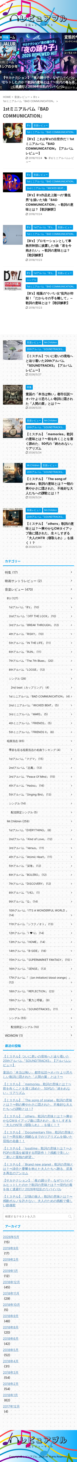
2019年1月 (10, 1271)
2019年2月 (11, 1259)
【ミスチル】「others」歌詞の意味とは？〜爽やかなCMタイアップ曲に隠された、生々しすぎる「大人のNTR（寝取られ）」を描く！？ (50, 533)
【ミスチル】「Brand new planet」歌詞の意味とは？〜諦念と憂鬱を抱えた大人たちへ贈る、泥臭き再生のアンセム (38, 1168)
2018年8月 (11, 1327)
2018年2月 (11, 1384)
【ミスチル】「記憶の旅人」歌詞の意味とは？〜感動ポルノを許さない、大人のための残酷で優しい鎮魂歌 (37, 1200)
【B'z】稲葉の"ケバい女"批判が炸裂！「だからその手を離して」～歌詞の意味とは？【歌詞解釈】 (50, 298)
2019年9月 (11, 1248)
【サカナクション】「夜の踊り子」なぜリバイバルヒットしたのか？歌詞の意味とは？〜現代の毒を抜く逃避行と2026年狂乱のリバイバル (37, 1184)
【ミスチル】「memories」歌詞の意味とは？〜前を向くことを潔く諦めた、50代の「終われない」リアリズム (37, 1088)
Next (73, 61)
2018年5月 (11, 1350)
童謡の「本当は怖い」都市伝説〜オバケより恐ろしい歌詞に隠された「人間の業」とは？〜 (49, 398)
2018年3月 (11, 1372)
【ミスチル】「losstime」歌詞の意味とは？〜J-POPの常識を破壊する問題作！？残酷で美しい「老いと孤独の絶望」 (37, 1152)
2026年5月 (11, 1237)
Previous (3, 61)
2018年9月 (11, 1316)
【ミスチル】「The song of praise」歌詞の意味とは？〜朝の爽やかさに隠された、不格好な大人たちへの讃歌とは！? (37, 1104)
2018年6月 (11, 1339)
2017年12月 (11, 1406)
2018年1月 (10, 1395)
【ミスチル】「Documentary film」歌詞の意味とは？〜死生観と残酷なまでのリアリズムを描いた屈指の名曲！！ (38, 1136)
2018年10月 (11, 1305)
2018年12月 (11, 1282)
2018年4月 (11, 1361)
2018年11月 (11, 1293)
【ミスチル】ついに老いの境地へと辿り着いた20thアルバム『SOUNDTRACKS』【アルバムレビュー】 (37, 1060)
